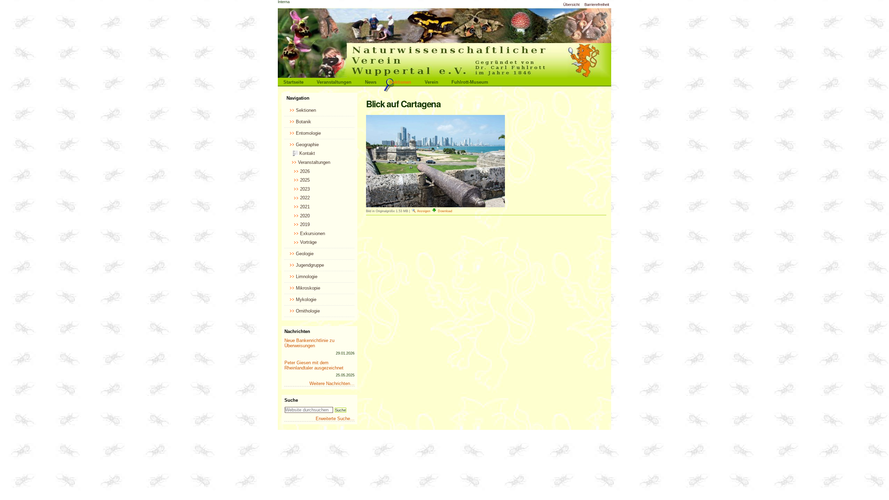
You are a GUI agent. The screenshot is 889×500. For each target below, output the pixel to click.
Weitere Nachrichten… (332, 383)
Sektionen (400, 82)
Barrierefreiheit (596, 4)
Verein (431, 82)
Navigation (297, 98)
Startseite (293, 82)
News (370, 82)
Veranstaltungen (334, 82)
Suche (291, 400)
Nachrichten (297, 331)
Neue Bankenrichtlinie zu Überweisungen (309, 343)
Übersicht (571, 4)
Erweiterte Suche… (335, 418)
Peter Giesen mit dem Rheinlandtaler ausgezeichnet (313, 365)
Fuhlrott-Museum (469, 82)
